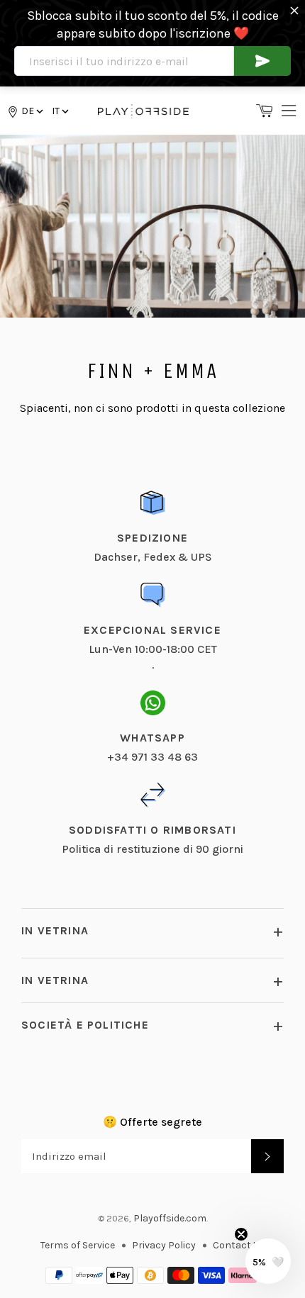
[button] (59, 111)
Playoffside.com (169, 1218)
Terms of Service (77, 1245)
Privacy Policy (164, 1245)
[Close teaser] (241, 1234)
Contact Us (239, 1245)
